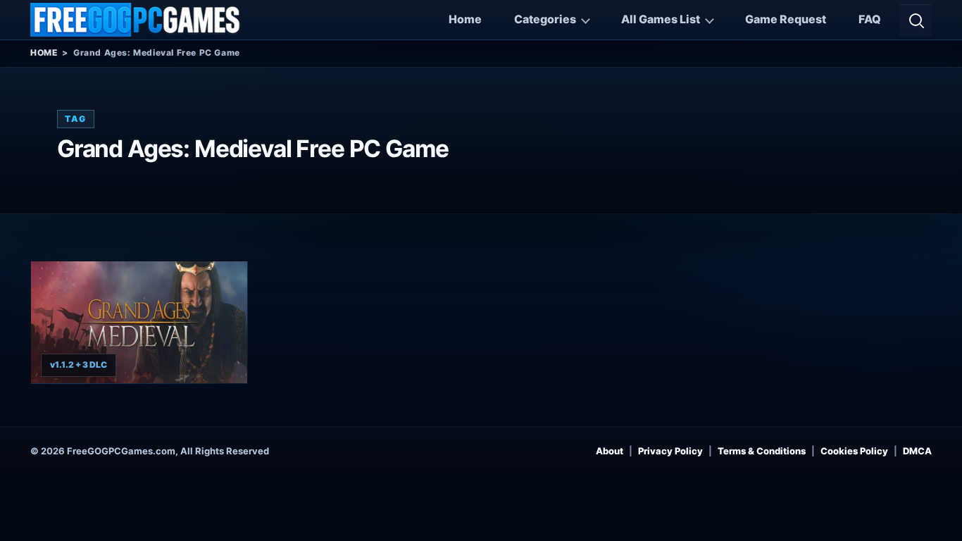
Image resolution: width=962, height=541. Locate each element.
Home (465, 19)
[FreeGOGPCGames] (136, 20)
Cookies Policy (854, 450)
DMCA (917, 450)
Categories (545, 19)
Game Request (785, 19)
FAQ (869, 19)
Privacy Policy (670, 450)
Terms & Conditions (762, 450)
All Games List (660, 19)
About (609, 450)
